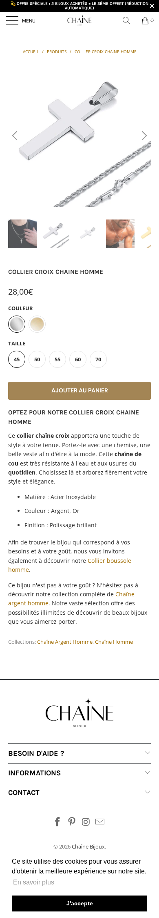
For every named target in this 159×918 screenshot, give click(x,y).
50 (37, 359)
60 (78, 359)
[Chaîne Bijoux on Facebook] (58, 822)
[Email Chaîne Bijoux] (100, 822)
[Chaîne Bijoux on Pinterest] (72, 822)
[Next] (143, 135)
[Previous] (16, 135)
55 (57, 359)
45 (17, 359)
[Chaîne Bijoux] (79, 20)
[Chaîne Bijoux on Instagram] (86, 822)
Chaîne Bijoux (88, 846)
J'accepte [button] (79, 903)
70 (98, 359)
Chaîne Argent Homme (65, 641)
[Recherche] (129, 20)
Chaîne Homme (114, 641)
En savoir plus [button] (33, 882)
